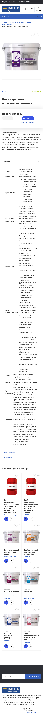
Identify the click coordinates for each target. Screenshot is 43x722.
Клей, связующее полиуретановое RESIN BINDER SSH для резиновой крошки (31, 506)
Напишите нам (31, 712)
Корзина (39, 10)
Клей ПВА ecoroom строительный (30, 594)
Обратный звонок (24, 2)
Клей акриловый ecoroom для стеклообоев (31, 552)
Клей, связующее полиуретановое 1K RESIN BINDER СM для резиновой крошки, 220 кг (11, 506)
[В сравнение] (33, 34)
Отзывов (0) (8, 457)
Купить (26, 118)
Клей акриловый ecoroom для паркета (11, 552)
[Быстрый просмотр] (12, 519)
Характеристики (9, 452)
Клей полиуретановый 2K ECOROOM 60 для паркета (31, 637)
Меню (6, 16)
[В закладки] (37, 34)
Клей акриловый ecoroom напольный (11, 594)
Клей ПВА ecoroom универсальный (11, 636)
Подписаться (33, 676)
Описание (7, 161)
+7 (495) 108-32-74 (8, 2)
